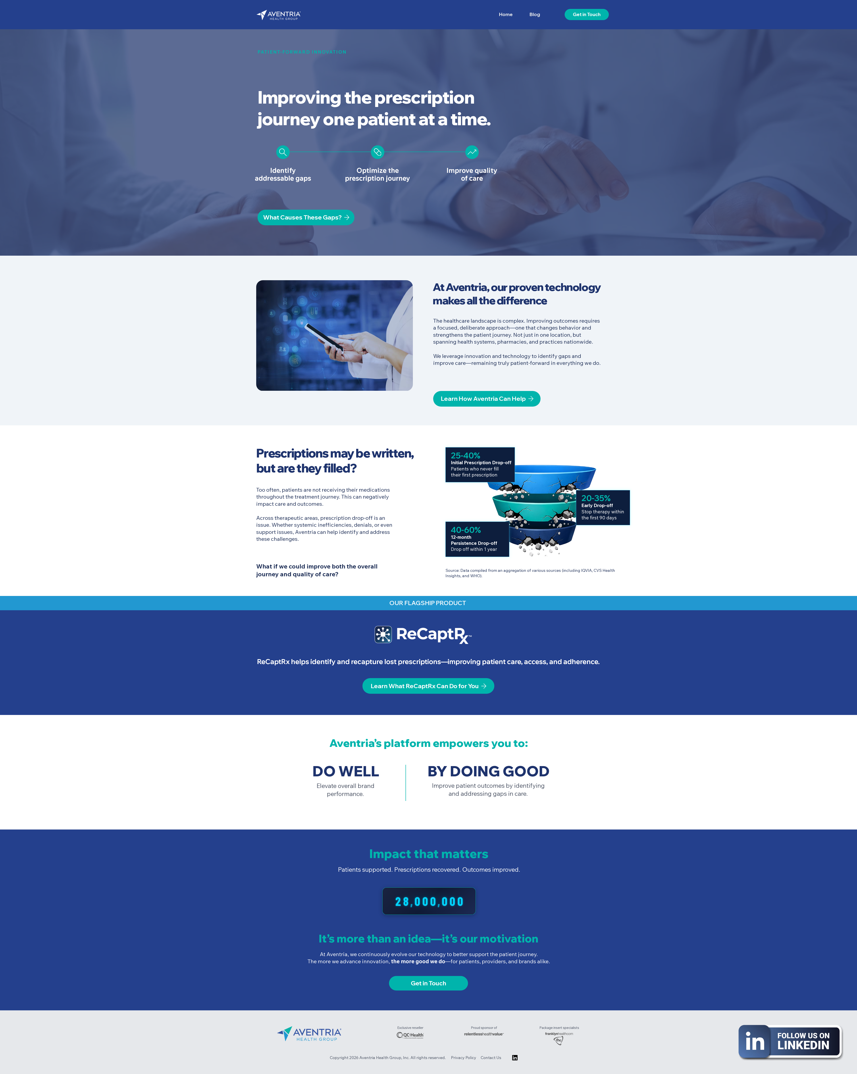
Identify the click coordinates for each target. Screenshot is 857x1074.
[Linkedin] (515, 1057)
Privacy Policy (464, 1057)
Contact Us (491, 1057)
